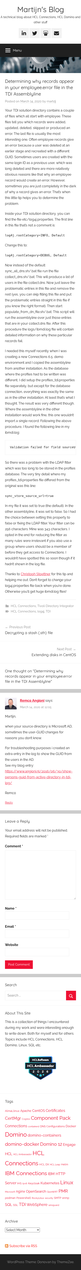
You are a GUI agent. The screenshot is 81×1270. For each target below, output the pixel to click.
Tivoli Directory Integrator (55, 606)
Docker (71, 1126)
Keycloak (34, 1183)
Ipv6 (24, 1183)
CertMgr (13, 1118)
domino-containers (44, 1135)
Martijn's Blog (40, 9)
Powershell (23, 1197)
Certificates (55, 1110)
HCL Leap (55, 1164)
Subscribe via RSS (23, 1246)
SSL (15, 1205)
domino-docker (22, 1144)
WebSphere (37, 1204)
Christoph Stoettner (35, 574)
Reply (9, 802)
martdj (51, 101)
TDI (48, 611)
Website (11, 945)
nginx (20, 1191)
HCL (8, 1154)
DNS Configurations (52, 1126)
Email (10, 927)
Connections (16, 1126)
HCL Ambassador (22, 1154)
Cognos (26, 1119)
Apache (25, 1111)
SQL (8, 1204)
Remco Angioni (32, 701)
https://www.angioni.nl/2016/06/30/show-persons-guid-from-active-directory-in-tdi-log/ (38, 777)
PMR (63, 1191)
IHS (19, 1183)
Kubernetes (49, 1183)
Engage (69, 1144)
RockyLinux (38, 1198)
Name (11, 908)
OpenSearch (36, 1191)
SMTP (57, 1197)
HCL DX (44, 1164)
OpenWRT (52, 1192)
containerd (33, 1126)
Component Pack (51, 1118)
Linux (66, 1182)
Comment (14, 846)
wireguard (53, 1205)
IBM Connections (26, 1173)
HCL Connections (23, 606)
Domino (16, 1134)
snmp (65, 1197)
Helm (64, 1164)
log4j (40, 611)
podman (10, 1197)
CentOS (38, 1111)
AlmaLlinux (12, 1110)
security (49, 1198)
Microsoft (10, 1192)
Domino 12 (51, 1144)
